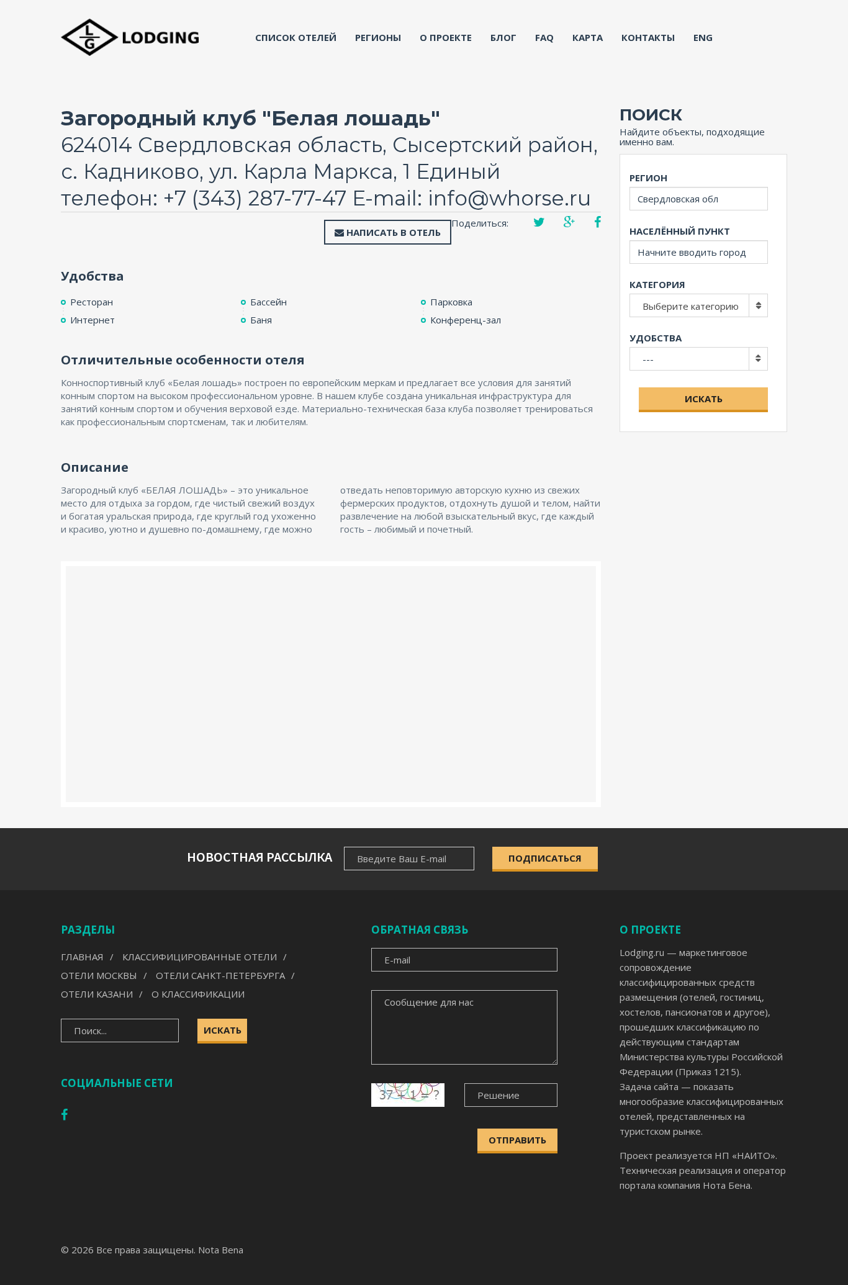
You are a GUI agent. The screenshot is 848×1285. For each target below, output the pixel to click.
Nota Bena (220, 1249)
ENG (703, 37)
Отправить (517, 1140)
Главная (82, 956)
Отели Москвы (99, 975)
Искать (704, 398)
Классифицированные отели (199, 956)
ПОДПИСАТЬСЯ (545, 858)
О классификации (198, 994)
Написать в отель (392, 232)
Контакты (648, 37)
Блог (503, 37)
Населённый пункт (679, 231)
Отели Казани (97, 994)
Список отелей (295, 37)
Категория (657, 284)
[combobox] (698, 305)
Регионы (378, 37)
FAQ (544, 37)
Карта (587, 37)
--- (648, 359)
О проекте (446, 37)
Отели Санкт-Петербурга (220, 975)
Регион (648, 177)
